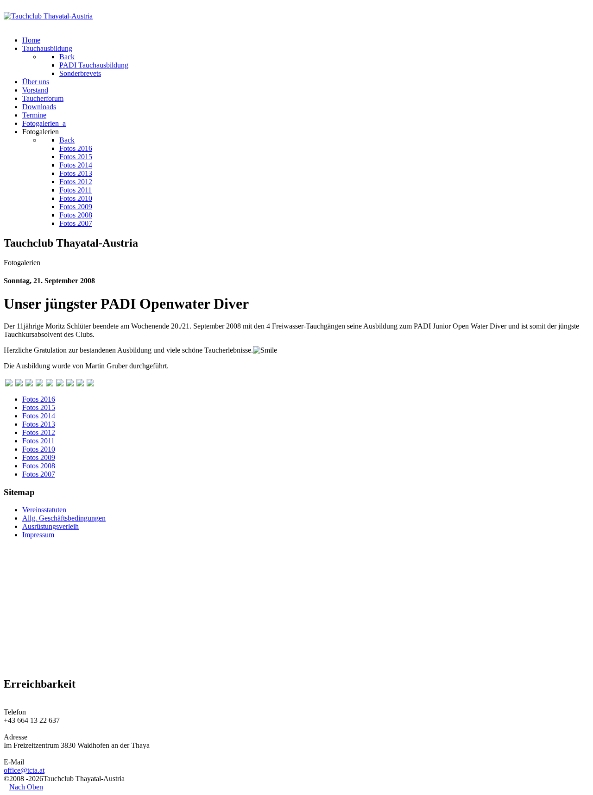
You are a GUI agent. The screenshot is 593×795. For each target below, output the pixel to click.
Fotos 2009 (38, 457)
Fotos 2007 (38, 474)
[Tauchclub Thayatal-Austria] (48, 16)
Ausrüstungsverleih (50, 526)
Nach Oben (26, 787)
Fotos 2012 (38, 432)
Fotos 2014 (38, 416)
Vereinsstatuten (44, 510)
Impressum (38, 535)
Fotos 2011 (38, 441)
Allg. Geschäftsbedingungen (64, 518)
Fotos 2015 (38, 407)
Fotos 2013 (38, 424)
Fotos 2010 (38, 449)
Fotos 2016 (38, 399)
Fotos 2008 (38, 466)
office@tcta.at (24, 770)
